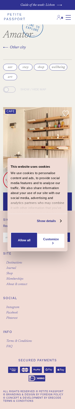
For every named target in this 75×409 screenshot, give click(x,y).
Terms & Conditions (19, 341)
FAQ (9, 346)
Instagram (12, 307)
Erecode (54, 398)
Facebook (12, 312)
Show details (46, 221)
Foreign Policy (51, 394)
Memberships (14, 278)
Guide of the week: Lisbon (37, 5)
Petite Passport (51, 391)
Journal (11, 268)
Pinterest (12, 318)
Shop (9, 273)
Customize (51, 239)
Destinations (14, 262)
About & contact (16, 284)
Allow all (24, 240)
